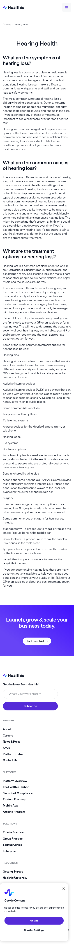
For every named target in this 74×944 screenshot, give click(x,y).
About (7, 729)
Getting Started (13, 871)
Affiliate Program (14, 811)
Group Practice (13, 838)
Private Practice (13, 832)
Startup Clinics (12, 844)
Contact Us (10, 760)
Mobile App (10, 805)
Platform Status (13, 754)
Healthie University (15, 877)
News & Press (11, 741)
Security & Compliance (18, 793)
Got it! (34, 920)
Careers (8, 735)
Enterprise (9, 851)
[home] (13, 7)
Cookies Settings (34, 930)
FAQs (6, 747)
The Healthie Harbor (16, 787)
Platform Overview (15, 780)
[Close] (64, 889)
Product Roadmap (14, 799)
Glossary (7, 24)
